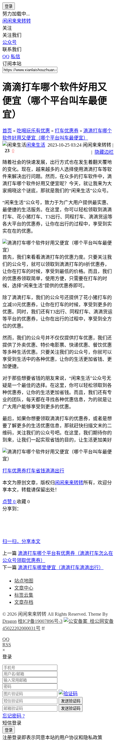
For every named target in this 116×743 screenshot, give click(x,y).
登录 (8, 6)
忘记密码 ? (13, 715)
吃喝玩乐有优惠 (33, 130)
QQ (6, 639)
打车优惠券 (67, 130)
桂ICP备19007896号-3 (40, 621)
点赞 (8, 501)
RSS (6, 644)
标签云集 (23, 595)
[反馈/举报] (33, 501)
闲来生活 (35, 144)
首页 (7, 130)
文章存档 (23, 602)
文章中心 (23, 587)
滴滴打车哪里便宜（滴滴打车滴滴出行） (61, 567)
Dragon (9, 621)
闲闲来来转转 (16, 20)
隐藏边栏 (104, 152)
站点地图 (23, 580)
